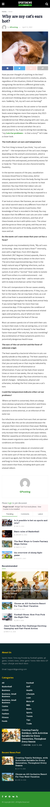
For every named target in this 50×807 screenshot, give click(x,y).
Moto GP (30, 701)
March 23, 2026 (10, 632)
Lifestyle (30, 694)
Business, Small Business (9, 695)
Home (4, 11)
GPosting (14, 27)
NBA (28, 705)
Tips (28, 720)
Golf (28, 686)
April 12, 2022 (27, 27)
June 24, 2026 (20, 609)
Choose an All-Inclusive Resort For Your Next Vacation (30, 604)
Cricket (5, 710)
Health (29, 690)
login (10, 503)
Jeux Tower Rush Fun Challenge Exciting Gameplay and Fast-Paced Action (25, 627)
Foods (4, 721)
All (3, 683)
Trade (29, 723)
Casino (5, 706)
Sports (29, 712)
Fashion (5, 713)
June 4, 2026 (19, 620)
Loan (28, 697)
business (6, 690)
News (10, 11)
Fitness (5, 717)
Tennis (29, 716)
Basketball (7, 686)
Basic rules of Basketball (26, 531)
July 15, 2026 (9, 597)
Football (30, 683)
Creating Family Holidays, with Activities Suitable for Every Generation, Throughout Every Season (25, 591)
